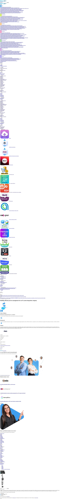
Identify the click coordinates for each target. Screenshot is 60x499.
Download (1, 450)
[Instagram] (2, 481)
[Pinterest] (2, 485)
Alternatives (1, 447)
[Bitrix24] (3, 1)
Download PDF (4, 350)
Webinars (1, 440)
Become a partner (2, 463)
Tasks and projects (8, 345)
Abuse (2, 468)
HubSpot (1, 455)
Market (1, 459)
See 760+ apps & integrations (3, 274)
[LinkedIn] (2, 483)
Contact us (1, 436)
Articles (1, 445)
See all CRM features (2, 13)
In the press (1, 437)
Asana (1, 452)
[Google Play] (2, 473)
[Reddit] (2, 487)
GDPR (2, 467)
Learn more (1, 403)
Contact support (2, 441)
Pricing (1, 62)
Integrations (1, 128)
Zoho (0, 454)
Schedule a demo (2, 442)
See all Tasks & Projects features (3, 22)
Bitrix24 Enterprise (2, 438)
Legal (2, 465)
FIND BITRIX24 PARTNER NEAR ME (5, 375)
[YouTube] (3, 479)
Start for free (1, 289)
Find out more (14, 497)
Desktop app (1, 460)
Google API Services (2, 461)
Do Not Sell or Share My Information (6, 469)
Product (1, 434)
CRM (1, 345)
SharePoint (1, 457)
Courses (1, 443)
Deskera (1, 456)
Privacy (2, 466)
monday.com (1, 453)
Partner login (1, 464)
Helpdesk (1, 439)
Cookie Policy (8, 496)
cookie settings (36, 497)
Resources (1, 448)
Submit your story (2, 433)
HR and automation (4, 345)
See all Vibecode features (3, 61)
